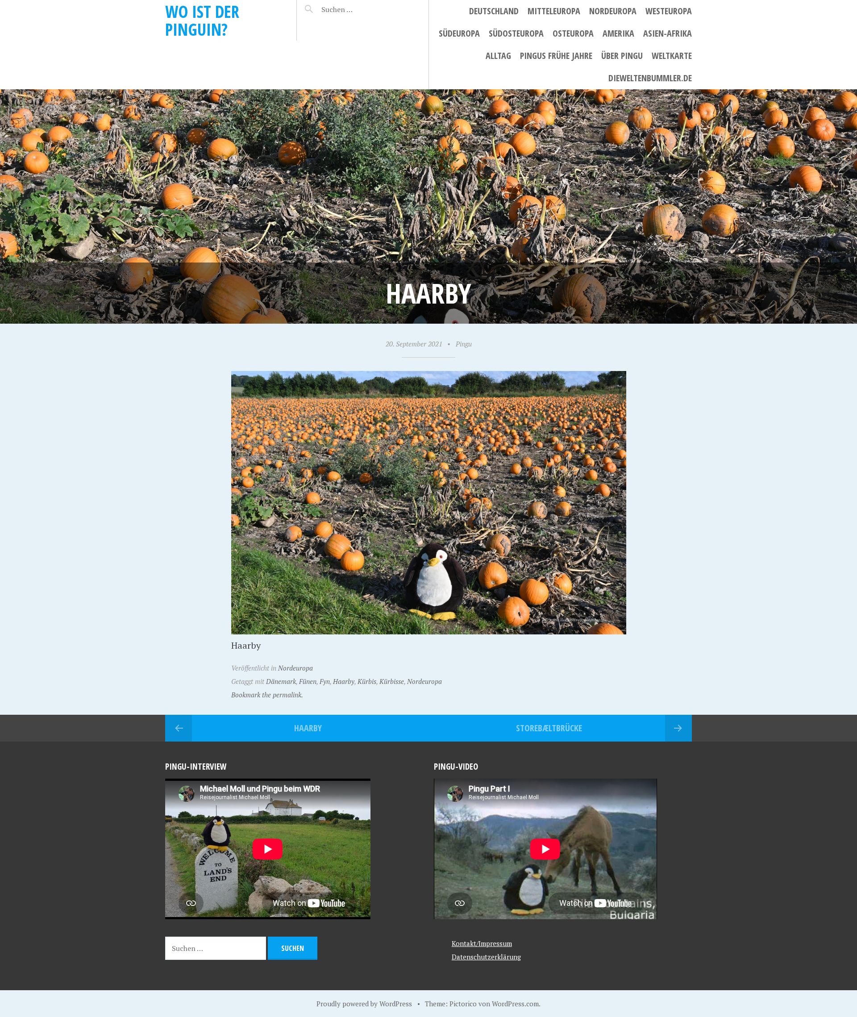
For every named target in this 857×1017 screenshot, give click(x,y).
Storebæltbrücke (549, 728)
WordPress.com (515, 1003)
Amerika (618, 33)
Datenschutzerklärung (486, 956)
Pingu (464, 343)
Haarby (343, 681)
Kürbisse (391, 681)
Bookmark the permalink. (267, 694)
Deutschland (494, 11)
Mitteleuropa (554, 11)
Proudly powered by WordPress (364, 1003)
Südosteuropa (516, 33)
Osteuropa (573, 33)
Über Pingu (622, 56)
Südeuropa (459, 33)
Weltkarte (672, 56)
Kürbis (367, 681)
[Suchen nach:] (358, 9)
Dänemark (281, 681)
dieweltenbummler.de (650, 78)
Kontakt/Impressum (482, 943)
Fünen (307, 681)
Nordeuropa (613, 11)
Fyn (325, 681)
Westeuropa (668, 11)
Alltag (498, 56)
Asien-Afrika (667, 33)
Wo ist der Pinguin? (202, 20)
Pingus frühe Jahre (556, 56)
